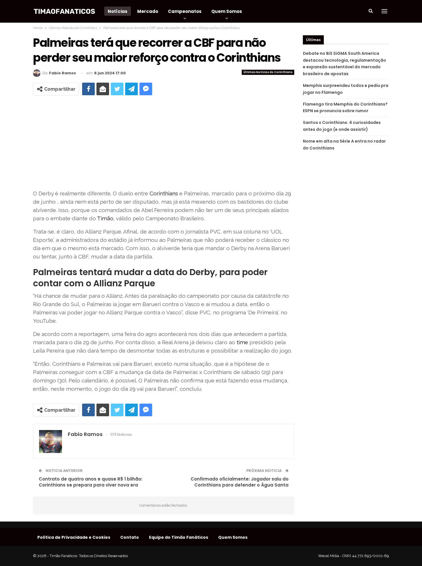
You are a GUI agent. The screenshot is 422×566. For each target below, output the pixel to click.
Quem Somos (226, 11)
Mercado (147, 11)
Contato (129, 537)
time (242, 342)
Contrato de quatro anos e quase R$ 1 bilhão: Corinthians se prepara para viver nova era (90, 482)
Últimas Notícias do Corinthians (268, 72)
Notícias (117, 11)
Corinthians (164, 193)
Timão (105, 218)
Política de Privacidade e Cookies (73, 537)
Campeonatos (185, 11)
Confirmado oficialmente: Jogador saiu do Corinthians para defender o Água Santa (240, 482)
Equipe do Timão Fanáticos (178, 537)
